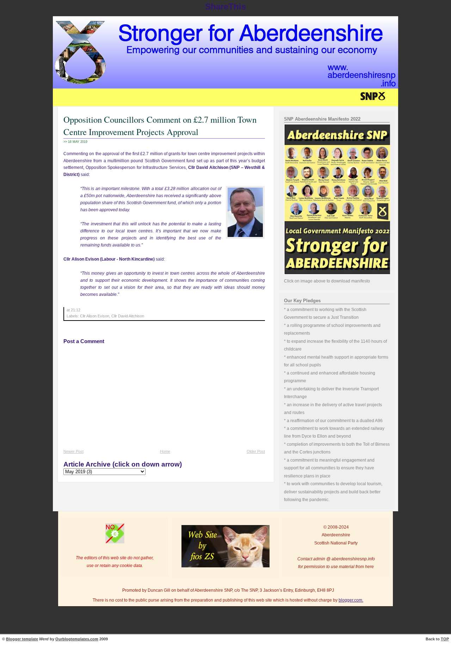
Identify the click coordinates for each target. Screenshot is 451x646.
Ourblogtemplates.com (76, 639)
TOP (445, 639)
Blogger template (22, 639)
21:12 (75, 310)
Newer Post (73, 451)
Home (165, 451)
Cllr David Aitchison (127, 316)
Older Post (256, 451)
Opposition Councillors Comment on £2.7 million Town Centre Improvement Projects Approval (160, 126)
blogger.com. (351, 600)
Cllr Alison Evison (94, 316)
